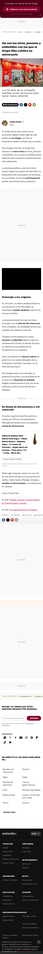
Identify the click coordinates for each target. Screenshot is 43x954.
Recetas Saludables (31, 790)
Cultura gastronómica (28, 783)
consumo (28, 515)
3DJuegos (26, 848)
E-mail (34, 104)
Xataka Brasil (8, 920)
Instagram (26, 737)
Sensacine (26, 864)
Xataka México (8, 916)
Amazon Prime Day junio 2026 (31, 796)
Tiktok (5, 742)
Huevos (25, 803)
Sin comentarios (11, 105)
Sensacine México (29, 924)
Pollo (5, 790)
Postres (25, 769)
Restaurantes (9, 795)
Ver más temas (9, 812)
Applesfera (7, 855)
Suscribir (34, 718)
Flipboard (30, 104)
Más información (24, 951)
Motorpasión (27, 880)
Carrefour (27, 32)
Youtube (21, 737)
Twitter (25, 104)
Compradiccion (9, 904)
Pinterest (32, 737)
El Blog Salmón (28, 896)
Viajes (24, 777)
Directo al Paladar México (10, 936)
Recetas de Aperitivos (8, 783)
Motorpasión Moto (29, 884)
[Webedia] (9, 835)
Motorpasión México (30, 935)
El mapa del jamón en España (23, 510)
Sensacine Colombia (30, 928)
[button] (16, 121)
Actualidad (15, 515)
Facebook (21, 104)
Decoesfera (7, 900)
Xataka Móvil (8, 851)
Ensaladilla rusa (26, 696)
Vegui (5, 777)
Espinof (25, 868)
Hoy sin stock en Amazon (12, 459)
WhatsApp (5, 737)
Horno (5, 803)
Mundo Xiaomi (8, 863)
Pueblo (37, 32)
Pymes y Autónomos (30, 900)
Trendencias (8, 896)
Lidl (19, 32)
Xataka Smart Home (11, 859)
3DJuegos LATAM (29, 916)
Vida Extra (26, 851)
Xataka (5, 848)
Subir (34, 834)
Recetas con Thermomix (8, 770)
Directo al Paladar (10, 880)
